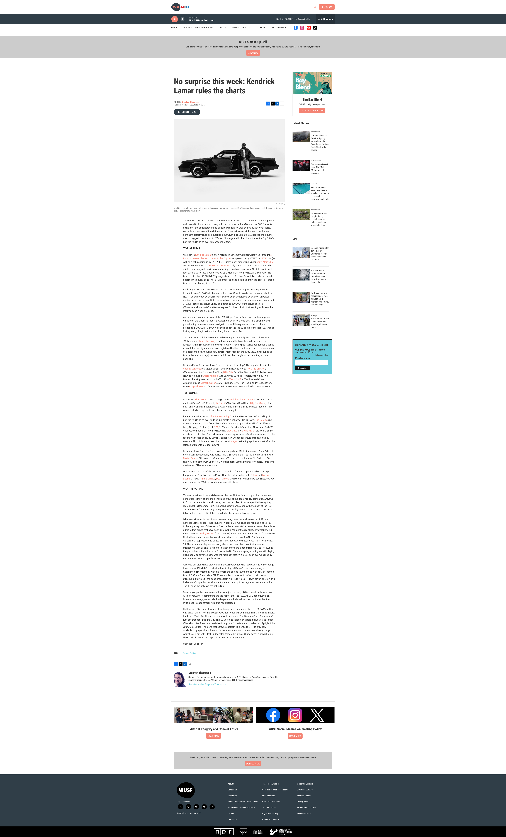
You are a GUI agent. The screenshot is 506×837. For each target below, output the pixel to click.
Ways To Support (304, 796)
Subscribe (253, 52)
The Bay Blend (312, 100)
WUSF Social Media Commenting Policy (295, 729)
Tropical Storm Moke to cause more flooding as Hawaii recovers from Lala (319, 276)
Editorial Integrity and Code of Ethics (213, 729)
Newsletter (232, 796)
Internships (232, 820)
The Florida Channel (270, 784)
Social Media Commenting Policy (241, 808)
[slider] (186, 19)
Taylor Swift (235, 379)
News (174, 27)
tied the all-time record (242, 399)
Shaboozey (200, 399)
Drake (205, 423)
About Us (231, 784)
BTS (264, 258)
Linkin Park (212, 265)
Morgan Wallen (208, 383)
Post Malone (222, 478)
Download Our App (305, 790)
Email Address (303, 358)
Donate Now (253, 763)
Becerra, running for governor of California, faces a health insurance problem (320, 254)
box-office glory (207, 341)
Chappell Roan (196, 386)
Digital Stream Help (270, 814)
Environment (315, 132)
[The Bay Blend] (312, 83)
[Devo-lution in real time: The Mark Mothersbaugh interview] (301, 165)
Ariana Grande (208, 478)
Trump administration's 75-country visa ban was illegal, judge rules (320, 321)
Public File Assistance (271, 802)
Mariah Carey (190, 458)
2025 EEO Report (269, 808)
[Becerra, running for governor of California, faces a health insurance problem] (301, 252)
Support (262, 27)
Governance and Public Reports (275, 790)
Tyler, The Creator (255, 368)
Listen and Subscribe (312, 110)
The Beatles (261, 420)
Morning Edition (189, 653)
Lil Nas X (220, 403)
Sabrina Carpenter (192, 368)
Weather (187, 27)
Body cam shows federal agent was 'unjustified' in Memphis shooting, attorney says (320, 299)
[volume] (182, 19)
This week (224, 265)
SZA (216, 427)
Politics (314, 184)
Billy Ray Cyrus (258, 403)
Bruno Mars (248, 430)
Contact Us (232, 790)
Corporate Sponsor (305, 784)
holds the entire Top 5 (220, 416)
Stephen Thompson (190, 102)
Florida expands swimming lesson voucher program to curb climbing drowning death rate (320, 193)
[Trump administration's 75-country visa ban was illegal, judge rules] (301, 320)
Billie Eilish (228, 372)
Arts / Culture (316, 160)
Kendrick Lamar (203, 254)
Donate (328, 7)
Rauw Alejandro (265, 262)
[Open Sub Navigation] (179, 27)
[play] (174, 19)
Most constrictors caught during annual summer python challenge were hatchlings (319, 219)
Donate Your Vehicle (270, 820)
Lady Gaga (232, 430)
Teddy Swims (207, 533)
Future (254, 475)
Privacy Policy (302, 802)
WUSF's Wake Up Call (253, 42)
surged (234, 441)
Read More (214, 735)
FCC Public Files (268, 796)
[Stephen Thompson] (180, 679)
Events (235, 27)
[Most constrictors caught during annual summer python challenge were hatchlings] (301, 214)
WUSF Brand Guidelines (306, 808)
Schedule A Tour (304, 814)
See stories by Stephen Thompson (207, 684)
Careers (231, 814)
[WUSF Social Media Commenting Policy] (295, 715)
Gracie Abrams (210, 375)
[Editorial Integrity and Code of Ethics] (213, 715)
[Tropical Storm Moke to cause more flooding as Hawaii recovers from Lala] (301, 274)
